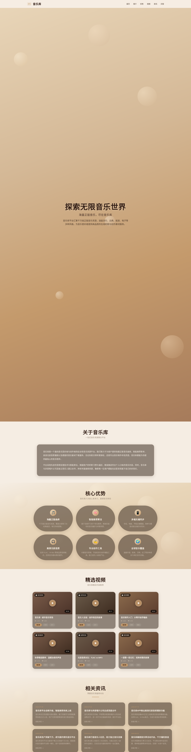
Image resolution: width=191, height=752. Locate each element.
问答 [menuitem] (162, 4)
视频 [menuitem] (148, 4)
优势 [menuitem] (141, 4)
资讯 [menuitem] (155, 4)
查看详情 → (39, 721)
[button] (52, 603)
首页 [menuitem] (128, 4)
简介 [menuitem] (135, 4)
